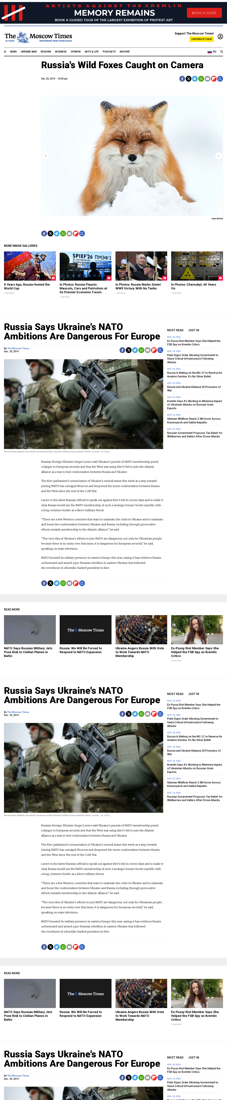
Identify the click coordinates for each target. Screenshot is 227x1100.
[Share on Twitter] (188, 79)
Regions (46, 51)
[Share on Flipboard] (214, 79)
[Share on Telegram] (195, 79)
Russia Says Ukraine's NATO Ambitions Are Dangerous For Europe (82, 331)
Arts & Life (92, 51)
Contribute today (201, 39)
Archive (125, 51)
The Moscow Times (18, 348)
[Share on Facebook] (182, 79)
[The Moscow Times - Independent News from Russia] (38, 36)
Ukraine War (29, 51)
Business (61, 51)
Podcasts (109, 51)
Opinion (76, 51)
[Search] (221, 52)
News (13, 51)
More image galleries (20, 245)
